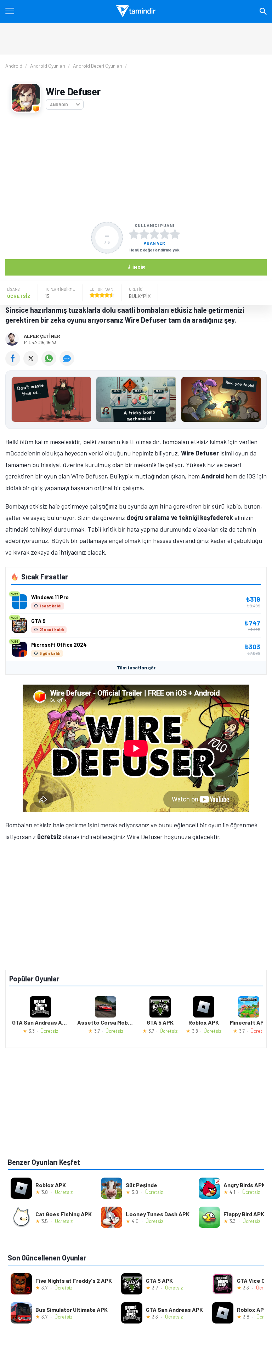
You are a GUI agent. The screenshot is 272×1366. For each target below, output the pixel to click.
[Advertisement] (136, 167)
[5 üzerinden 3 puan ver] (154, 234)
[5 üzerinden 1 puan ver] (134, 234)
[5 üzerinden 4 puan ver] (165, 234)
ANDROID (59, 104)
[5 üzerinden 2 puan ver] (144, 234)
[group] (136, 401)
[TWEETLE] (32, 363)
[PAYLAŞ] (14, 363)
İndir (136, 266)
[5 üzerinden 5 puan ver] (175, 234)
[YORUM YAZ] (68, 363)
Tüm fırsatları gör (136, 667)
